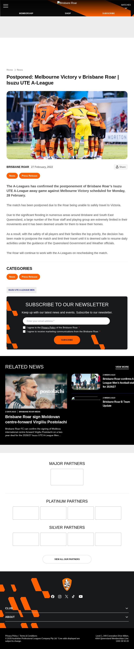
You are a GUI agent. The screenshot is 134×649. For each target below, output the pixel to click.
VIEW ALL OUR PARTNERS (67, 559)
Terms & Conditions (28, 636)
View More (122, 367)
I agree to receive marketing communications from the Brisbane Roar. (63, 331)
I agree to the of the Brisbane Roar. (53, 327)
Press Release (29, 175)
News (20, 69)
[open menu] (5, 6)
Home (10, 69)
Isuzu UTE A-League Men (21, 290)
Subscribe (67, 340)
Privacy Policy (48, 327)
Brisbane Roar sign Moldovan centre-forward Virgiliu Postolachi (36, 419)
